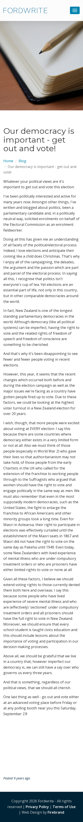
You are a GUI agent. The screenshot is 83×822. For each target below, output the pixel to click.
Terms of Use (64, 806)
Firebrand (56, 812)
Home (8, 160)
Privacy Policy (37, 806)
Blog (22, 160)
